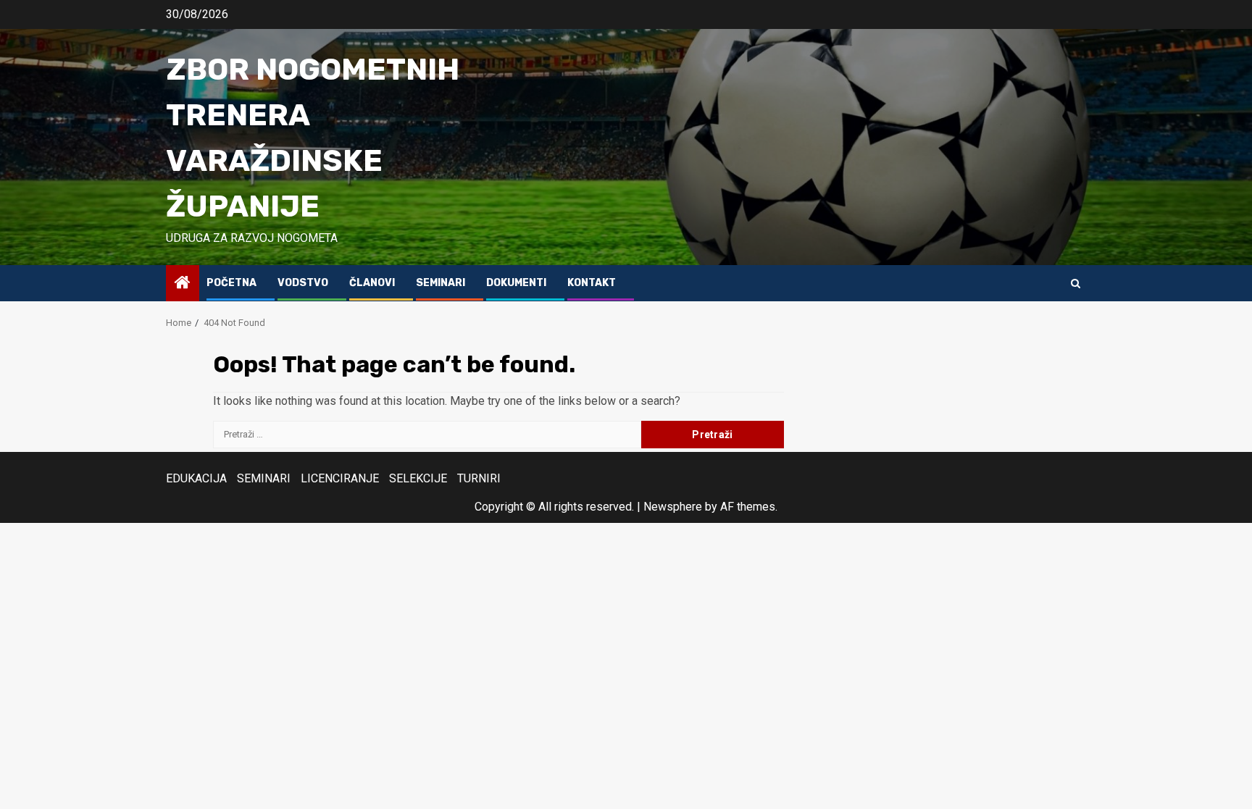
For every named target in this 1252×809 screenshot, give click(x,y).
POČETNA (231, 283)
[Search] (1076, 283)
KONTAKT (591, 283)
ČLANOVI (372, 283)
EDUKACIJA (196, 478)
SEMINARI (440, 283)
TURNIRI (479, 478)
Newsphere (672, 507)
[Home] (183, 284)
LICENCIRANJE (340, 478)
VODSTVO (302, 283)
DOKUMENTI (516, 283)
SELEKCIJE (418, 478)
